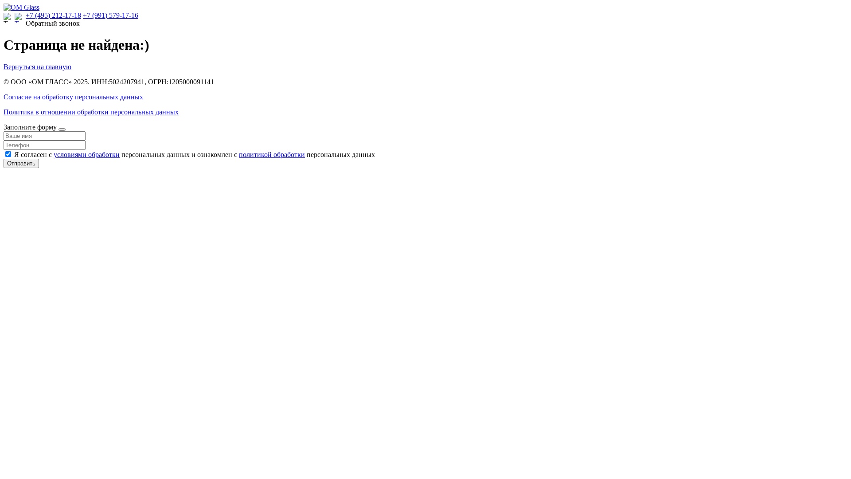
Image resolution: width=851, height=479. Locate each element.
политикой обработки (272, 154)
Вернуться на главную (37, 67)
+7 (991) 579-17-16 (110, 15)
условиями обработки (87, 154)
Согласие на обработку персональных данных (73, 97)
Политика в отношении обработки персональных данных (91, 112)
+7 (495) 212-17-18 (53, 15)
